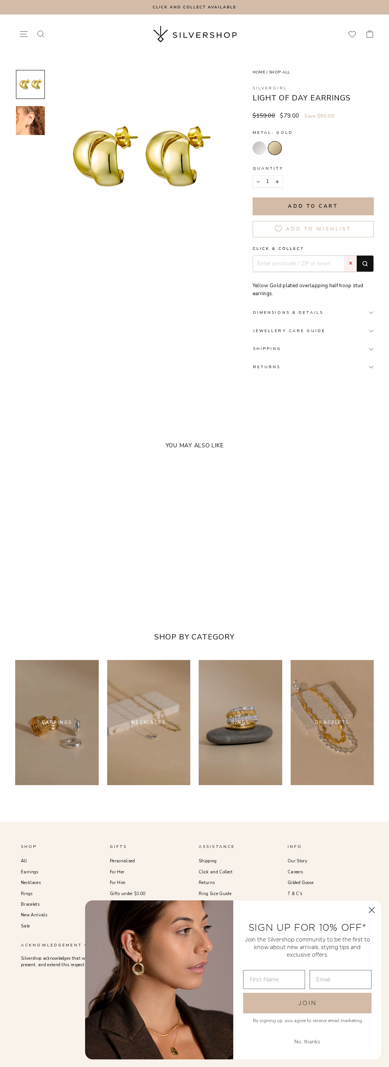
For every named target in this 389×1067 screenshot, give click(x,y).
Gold (274, 148)
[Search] (365, 264)
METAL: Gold (273, 132)
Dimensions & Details (288, 312)
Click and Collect (216, 872)
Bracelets (30, 904)
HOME (259, 72)
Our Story (297, 861)
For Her (117, 872)
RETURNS (267, 367)
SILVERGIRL (270, 88)
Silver (259, 148)
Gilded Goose (300, 883)
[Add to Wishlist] (83, 559)
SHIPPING (267, 348)
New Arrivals (34, 915)
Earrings (29, 872)
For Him (117, 883)
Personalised (122, 861)
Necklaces (31, 883)
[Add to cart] (95, 559)
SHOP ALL (279, 72)
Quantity (268, 168)
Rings (27, 894)
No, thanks (307, 1041)
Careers (295, 872)
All (24, 861)
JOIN (307, 1003)
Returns (207, 883)
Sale (25, 926)
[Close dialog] (371, 910)
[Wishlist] (352, 34)
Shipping (208, 861)
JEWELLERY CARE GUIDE (289, 331)
